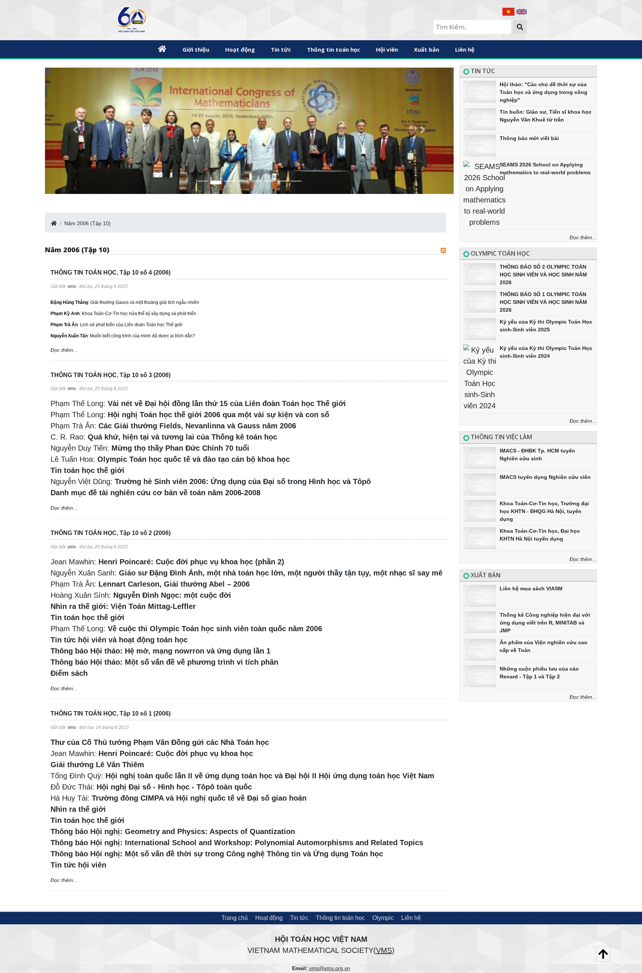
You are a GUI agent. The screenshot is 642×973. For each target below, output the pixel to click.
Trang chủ (234, 918)
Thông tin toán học (333, 49)
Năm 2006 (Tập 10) (87, 223)
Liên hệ (464, 49)
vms (72, 286)
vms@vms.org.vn (329, 968)
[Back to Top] (603, 954)
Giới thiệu (195, 49)
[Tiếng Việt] (509, 11)
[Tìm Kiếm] (520, 27)
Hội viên (387, 49)
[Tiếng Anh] (521, 11)
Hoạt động (269, 918)
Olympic (383, 918)
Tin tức (281, 49)
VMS (384, 950)
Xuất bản (426, 49)
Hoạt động (240, 49)
